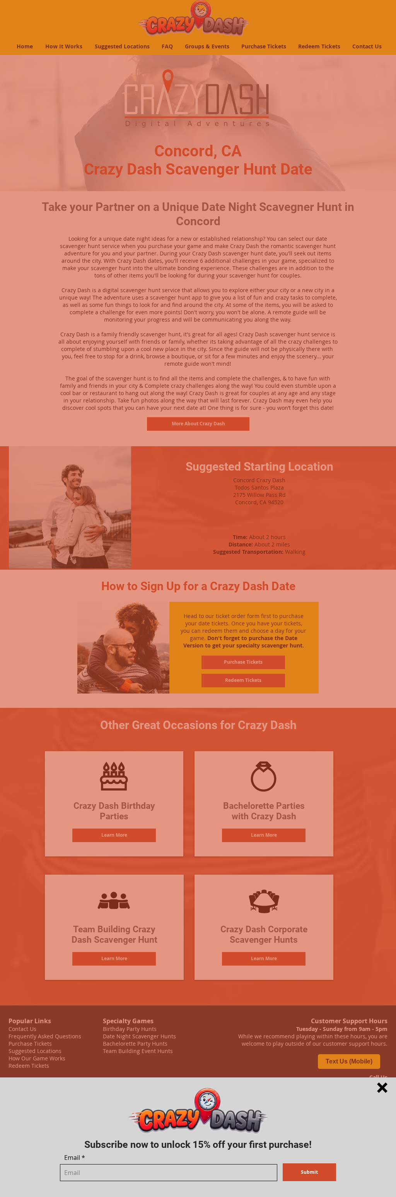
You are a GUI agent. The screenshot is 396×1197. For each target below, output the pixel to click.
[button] (382, 1087)
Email (72, 1157)
